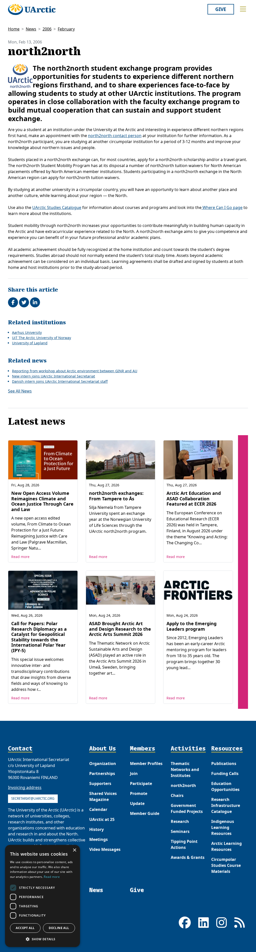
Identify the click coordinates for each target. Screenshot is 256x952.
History (96, 829)
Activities (188, 749)
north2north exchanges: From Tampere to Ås (116, 496)
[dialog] (42, 896)
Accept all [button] (25, 928)
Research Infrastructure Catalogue (225, 805)
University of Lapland (30, 343)
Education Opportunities (225, 786)
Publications (223, 763)
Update (137, 803)
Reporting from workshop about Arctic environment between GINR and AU (74, 371)
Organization (102, 763)
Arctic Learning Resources (226, 846)
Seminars (180, 831)
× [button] (74, 850)
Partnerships (102, 773)
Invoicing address (25, 787)
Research (180, 821)
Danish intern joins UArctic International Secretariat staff (60, 381)
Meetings (98, 839)
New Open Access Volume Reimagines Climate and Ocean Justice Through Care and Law (42, 501)
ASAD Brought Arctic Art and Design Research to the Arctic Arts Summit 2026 (120, 628)
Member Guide (144, 813)
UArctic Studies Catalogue (56, 207)
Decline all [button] (59, 928)
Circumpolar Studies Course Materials (226, 865)
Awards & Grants (187, 857)
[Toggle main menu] (243, 9)
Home (14, 29)
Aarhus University (27, 332)
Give (220, 9)
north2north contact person (115, 135)
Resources (227, 749)
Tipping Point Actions (184, 844)
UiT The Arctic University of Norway (41, 337)
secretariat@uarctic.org (32, 798)
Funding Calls (224, 773)
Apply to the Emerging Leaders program (191, 626)
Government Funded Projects (187, 808)
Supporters (100, 783)
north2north (183, 785)
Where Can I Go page (222, 207)
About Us (102, 749)
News (31, 29)
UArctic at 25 (101, 819)
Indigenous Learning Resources (222, 827)
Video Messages (104, 849)
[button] (42, 939)
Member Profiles (146, 763)
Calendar (98, 809)
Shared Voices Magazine (103, 796)
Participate (141, 783)
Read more (20, 556)
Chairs (177, 795)
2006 (47, 29)
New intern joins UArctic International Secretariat (53, 376)
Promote (138, 793)
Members (142, 749)
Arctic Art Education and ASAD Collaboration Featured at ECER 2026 (193, 498)
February (66, 29)
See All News (20, 391)
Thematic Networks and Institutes (185, 769)
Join (134, 773)
